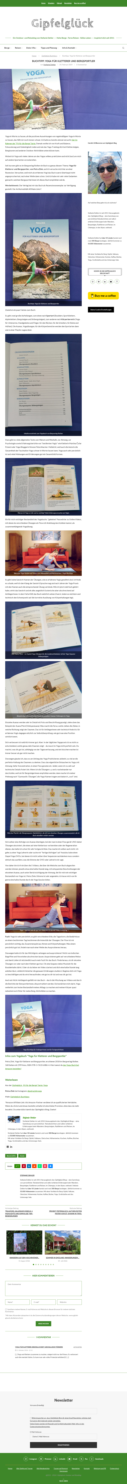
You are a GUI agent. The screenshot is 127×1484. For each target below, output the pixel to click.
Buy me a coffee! (80, 3)
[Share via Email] (50, 1166)
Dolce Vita (30, 48)
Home (43, 3)
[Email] (111, 282)
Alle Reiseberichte (43, 1468)
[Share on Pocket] (45, 1166)
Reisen (18, 48)
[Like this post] (18, 1166)
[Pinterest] (99, 282)
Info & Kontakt (68, 48)
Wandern (51, 3)
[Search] (123, 48)
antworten (77, 1347)
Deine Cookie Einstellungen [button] (100, 310)
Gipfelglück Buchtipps (49, 56)
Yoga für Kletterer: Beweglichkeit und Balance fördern (39, 1347)
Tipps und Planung (49, 48)
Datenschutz (114, 1468)
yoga (22, 1156)
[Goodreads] (8, 1147)
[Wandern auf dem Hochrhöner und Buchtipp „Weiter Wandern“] (24, 1242)
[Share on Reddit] (34, 1166)
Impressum (64, 1471)
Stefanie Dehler (50, 65)
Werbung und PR (100, 1468)
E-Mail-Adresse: (36, 1432)
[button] (10, 1248)
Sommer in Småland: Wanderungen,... (62, 1258)
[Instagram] (93, 282)
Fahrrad (59, 3)
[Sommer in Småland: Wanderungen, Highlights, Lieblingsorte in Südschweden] (63, 1242)
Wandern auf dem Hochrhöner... (24, 1258)
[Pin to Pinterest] (24, 1166)
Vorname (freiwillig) (37, 1405)
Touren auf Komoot (61, 1468)
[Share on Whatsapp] (40, 1166)
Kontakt (87, 1468)
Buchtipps (11, 1156)
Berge (7, 48)
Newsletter (68, 3)
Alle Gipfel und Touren (24, 1468)
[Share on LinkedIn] (29, 1166)
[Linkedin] (11, 1147)
